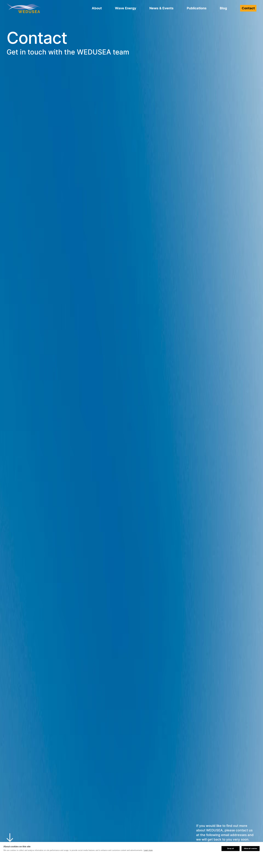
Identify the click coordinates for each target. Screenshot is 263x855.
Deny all (230, 849)
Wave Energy (125, 8)
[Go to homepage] (24, 8)
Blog (223, 8)
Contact (248, 8)
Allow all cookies (250, 849)
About (97, 8)
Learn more (148, 850)
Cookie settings (210, 849)
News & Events (161, 8)
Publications (197, 8)
